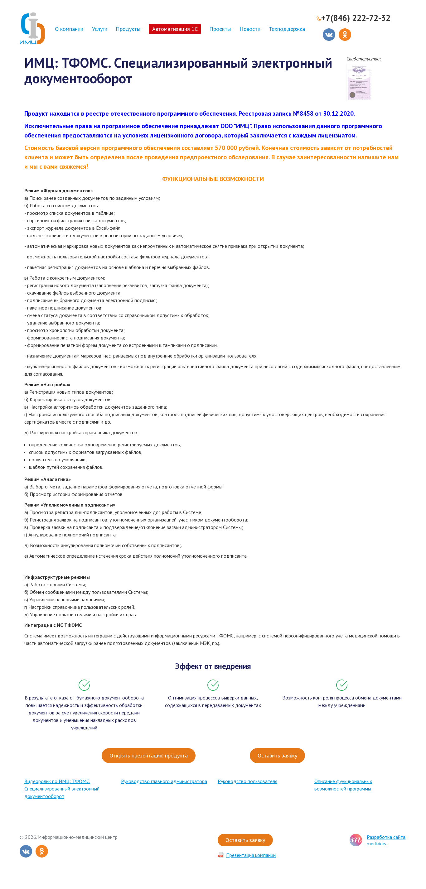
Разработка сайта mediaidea (386, 840)
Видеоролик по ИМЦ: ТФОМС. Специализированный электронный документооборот (61, 788)
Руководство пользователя (247, 781)
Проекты (220, 28)
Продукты (128, 28)
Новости (250, 28)
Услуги (99, 28)
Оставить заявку (277, 755)
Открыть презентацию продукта (148, 755)
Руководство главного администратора (164, 781)
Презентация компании (251, 855)
